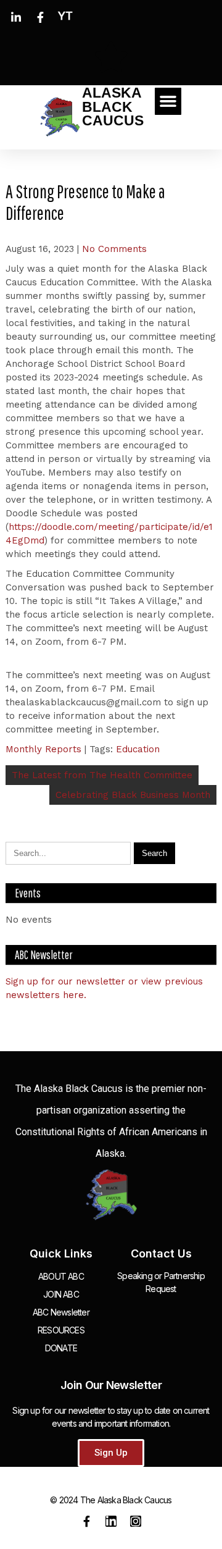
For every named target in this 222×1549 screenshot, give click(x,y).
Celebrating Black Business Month (133, 794)
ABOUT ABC (61, 1276)
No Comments (114, 248)
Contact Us (161, 1253)
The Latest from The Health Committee (102, 775)
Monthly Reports (43, 749)
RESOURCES (61, 1330)
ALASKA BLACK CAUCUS (113, 106)
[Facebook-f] (86, 1521)
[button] (168, 101)
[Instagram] (135, 1521)
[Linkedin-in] (111, 1521)
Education (138, 749)
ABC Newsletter (61, 1312)
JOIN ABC (61, 1294)
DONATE (61, 1348)
